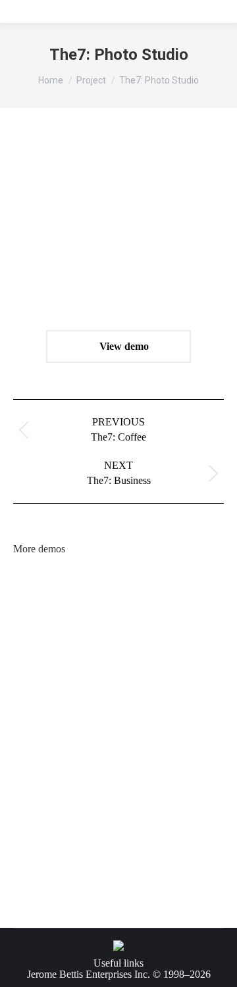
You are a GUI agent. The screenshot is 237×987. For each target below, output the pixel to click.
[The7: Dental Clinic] (89, 786)
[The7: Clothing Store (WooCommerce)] (89, 634)
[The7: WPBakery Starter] (140, 735)
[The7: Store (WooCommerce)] (38, 735)
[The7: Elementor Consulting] (140, 634)
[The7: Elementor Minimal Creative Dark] (190, 735)
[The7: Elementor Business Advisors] (190, 634)
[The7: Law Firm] (190, 836)
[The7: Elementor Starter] (89, 735)
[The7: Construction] (89, 836)
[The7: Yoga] (140, 786)
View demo (123, 346)
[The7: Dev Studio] (38, 836)
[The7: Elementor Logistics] (140, 583)
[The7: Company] (89, 685)
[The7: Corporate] (140, 685)
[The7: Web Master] (140, 836)
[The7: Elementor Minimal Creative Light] (190, 583)
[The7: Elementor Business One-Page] (38, 634)
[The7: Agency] (190, 685)
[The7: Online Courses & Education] (89, 583)
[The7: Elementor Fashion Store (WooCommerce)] (38, 583)
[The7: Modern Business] (190, 786)
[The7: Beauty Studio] (38, 786)
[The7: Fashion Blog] (38, 685)
